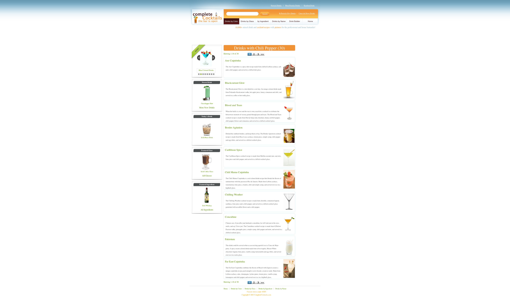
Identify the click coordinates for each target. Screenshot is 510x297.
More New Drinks (207, 107)
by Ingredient (263, 21)
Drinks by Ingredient (265, 288)
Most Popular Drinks (292, 5)
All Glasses (207, 175)
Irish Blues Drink (207, 137)
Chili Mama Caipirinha (237, 172)
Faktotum (230, 239)
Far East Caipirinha (235, 261)
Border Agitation (234, 127)
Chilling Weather (234, 194)
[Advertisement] (255, 36)
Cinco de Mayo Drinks (307, 13)
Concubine (230, 216)
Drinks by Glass (247, 21)
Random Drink (309, 5)
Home (310, 21)
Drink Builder (294, 21)
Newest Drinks (276, 5)
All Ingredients (207, 209)
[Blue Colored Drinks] (206, 66)
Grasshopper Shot (207, 103)
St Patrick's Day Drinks (287, 13)
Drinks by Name (279, 21)
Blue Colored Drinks (206, 70)
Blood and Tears (233, 105)
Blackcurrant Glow (235, 82)
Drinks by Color (231, 21)
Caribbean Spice (233, 149)
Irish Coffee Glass (207, 171)
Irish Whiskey (207, 205)
